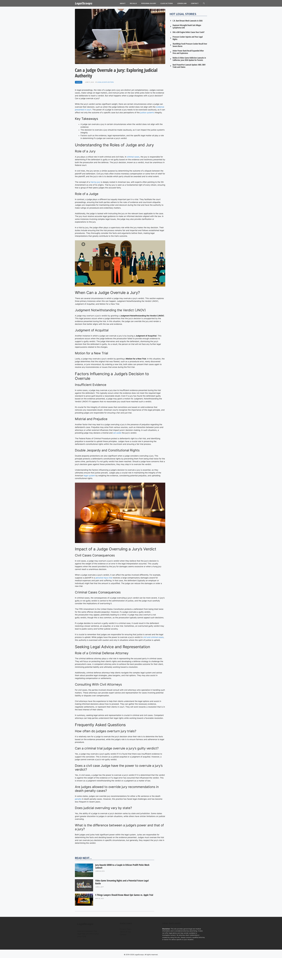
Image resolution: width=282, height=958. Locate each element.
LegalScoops (83, 3)
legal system (89, 475)
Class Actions (166, 3)
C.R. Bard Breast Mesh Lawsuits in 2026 (187, 20)
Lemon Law (181, 3)
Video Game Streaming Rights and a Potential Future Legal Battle (122, 882)
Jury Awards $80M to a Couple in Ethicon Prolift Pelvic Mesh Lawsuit (122, 866)
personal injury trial (104, 578)
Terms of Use (125, 932)
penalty (78, 799)
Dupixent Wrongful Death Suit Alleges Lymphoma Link (187, 26)
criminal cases (133, 157)
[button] (204, 3)
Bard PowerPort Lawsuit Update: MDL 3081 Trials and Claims (189, 65)
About (122, 3)
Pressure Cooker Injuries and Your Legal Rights (188, 37)
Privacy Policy (126, 929)
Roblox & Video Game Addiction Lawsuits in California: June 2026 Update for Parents (189, 58)
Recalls (133, 3)
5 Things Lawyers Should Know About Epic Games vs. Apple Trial (124, 894)
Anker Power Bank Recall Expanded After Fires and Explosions (188, 51)
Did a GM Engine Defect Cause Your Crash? (188, 32)
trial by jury (95, 182)
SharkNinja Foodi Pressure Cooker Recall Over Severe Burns (190, 44)
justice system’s (147, 112)
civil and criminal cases (153, 637)
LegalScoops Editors (105, 82)
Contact (195, 3)
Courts (78, 82)
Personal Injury (148, 3)
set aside (117, 433)
